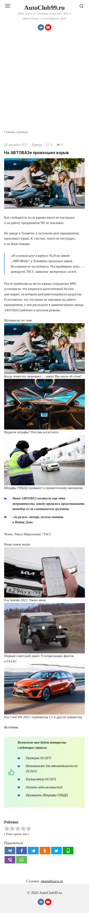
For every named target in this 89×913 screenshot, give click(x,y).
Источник (11, 727)
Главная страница (16, 132)
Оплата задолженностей (44, 787)
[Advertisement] (44, 83)
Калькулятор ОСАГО (41, 779)
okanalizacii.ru (52, 881)
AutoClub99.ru (44, 7)
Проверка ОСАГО (38, 758)
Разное (37, 145)
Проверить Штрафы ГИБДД (47, 795)
